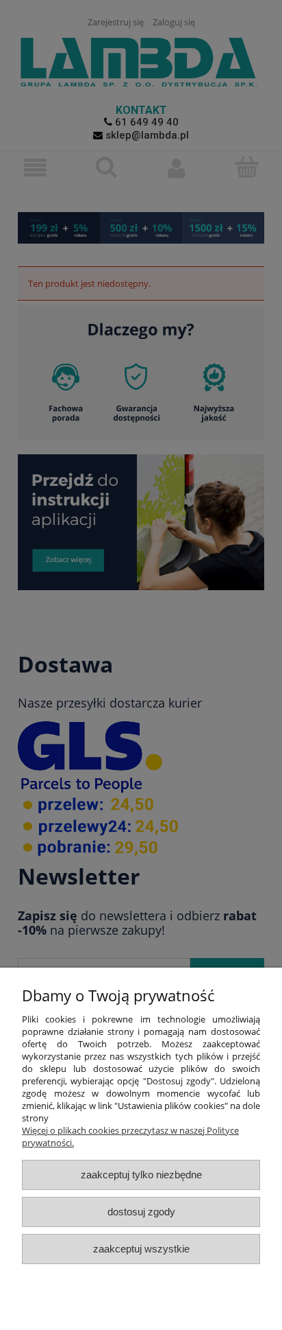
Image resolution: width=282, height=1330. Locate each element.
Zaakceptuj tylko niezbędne (141, 1174)
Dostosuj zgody (141, 1211)
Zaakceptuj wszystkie (141, 1249)
